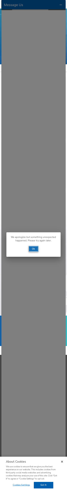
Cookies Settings (21, 485)
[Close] (62, 461)
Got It (44, 485)
